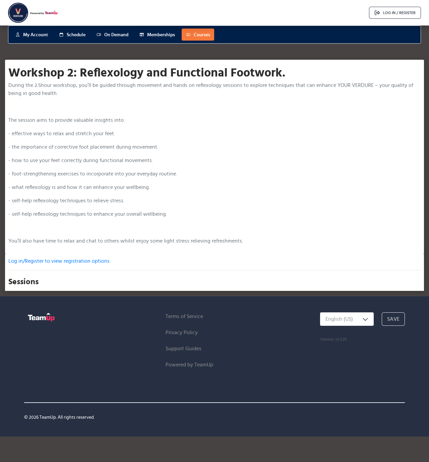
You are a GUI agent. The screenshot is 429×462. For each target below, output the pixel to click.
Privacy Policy (182, 332)
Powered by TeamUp (189, 364)
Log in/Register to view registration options (59, 261)
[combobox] (347, 319)
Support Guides (183, 348)
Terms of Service (184, 316)
